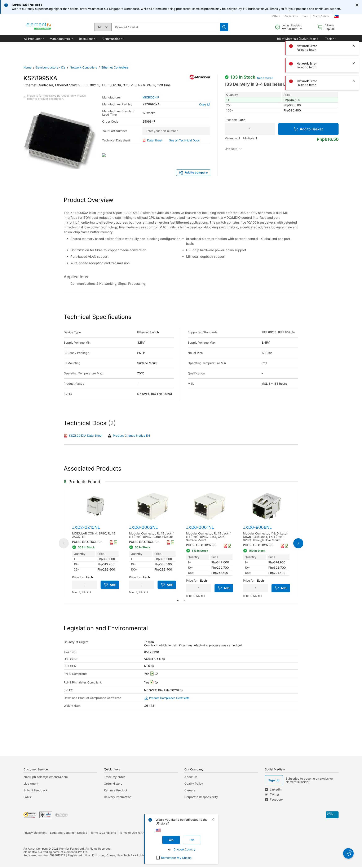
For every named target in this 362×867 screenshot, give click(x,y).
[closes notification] (357, 5)
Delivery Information (117, 797)
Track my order (114, 777)
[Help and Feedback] (348, 853)
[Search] (224, 27)
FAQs (27, 797)
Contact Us (291, 16)
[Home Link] (38, 27)
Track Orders (321, 16)
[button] (33, 38)
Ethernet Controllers (114, 67)
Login (285, 25)
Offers (276, 16)
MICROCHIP (150, 97)
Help (305, 16)
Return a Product (115, 790)
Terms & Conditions (103, 832)
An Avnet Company (35, 848)
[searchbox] (165, 27)
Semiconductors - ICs (50, 67)
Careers (189, 790)
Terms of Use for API (133, 832)
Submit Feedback (35, 790)
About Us (190, 777)
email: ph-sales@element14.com (45, 777)
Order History (113, 783)
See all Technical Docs (184, 140)
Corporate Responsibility (201, 797)
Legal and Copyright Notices (68, 832)
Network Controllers (83, 67)
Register (296, 25)
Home (27, 67)
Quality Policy (193, 783)
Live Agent (30, 783)
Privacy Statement (35, 832)
